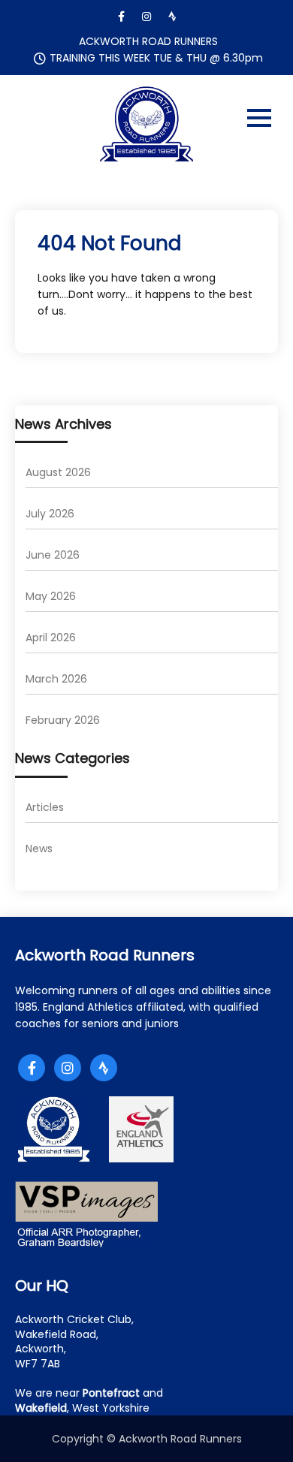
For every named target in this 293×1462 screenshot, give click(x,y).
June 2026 (53, 554)
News (39, 848)
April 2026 (51, 637)
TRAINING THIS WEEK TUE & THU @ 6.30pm (156, 57)
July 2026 (50, 513)
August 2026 (58, 472)
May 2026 (51, 596)
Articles (45, 807)
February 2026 (63, 720)
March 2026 (56, 678)
